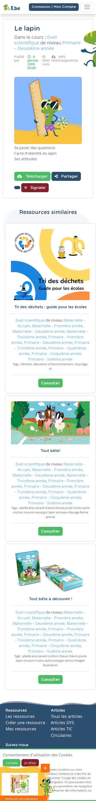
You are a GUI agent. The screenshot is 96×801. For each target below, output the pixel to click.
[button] (17, 187)
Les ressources (20, 716)
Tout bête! (50, 451)
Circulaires (61, 735)
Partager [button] (69, 176)
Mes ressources (21, 729)
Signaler (37, 188)
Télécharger (36, 176)
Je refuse (30, 763)
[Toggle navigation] (87, 7)
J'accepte (11, 763)
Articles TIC (61, 729)
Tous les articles (66, 716)
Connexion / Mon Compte (54, 7)
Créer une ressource (25, 722)
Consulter (50, 383)
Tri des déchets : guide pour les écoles (50, 307)
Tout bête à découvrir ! (50, 599)
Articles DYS (62, 722)
